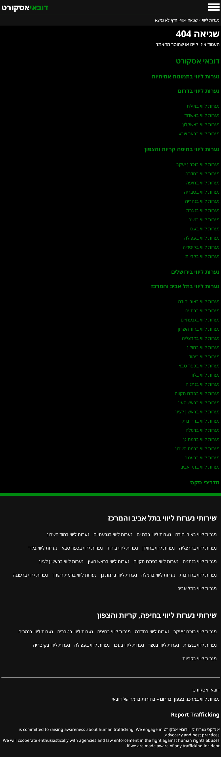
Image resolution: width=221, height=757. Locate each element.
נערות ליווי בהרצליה (201, 338)
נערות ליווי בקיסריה (201, 247)
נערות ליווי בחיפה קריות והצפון (182, 149)
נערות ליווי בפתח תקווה (197, 393)
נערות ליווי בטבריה (202, 192)
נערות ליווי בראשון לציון (197, 412)
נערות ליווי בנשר (204, 219)
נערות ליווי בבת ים (202, 310)
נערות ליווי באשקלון (201, 124)
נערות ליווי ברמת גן (201, 439)
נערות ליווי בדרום (199, 90)
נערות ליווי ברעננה (202, 457)
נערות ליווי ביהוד (204, 356)
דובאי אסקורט (198, 61)
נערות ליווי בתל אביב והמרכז (185, 286)
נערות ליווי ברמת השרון (197, 448)
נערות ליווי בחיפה (203, 183)
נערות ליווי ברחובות (201, 421)
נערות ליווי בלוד (205, 375)
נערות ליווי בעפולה (202, 238)
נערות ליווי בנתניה (203, 384)
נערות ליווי (211, 20)
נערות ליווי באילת (203, 106)
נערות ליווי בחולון (203, 347)
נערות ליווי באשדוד (202, 115)
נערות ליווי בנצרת (203, 210)
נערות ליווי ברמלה (203, 430)
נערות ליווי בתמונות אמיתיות (186, 76)
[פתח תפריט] (214, 7)
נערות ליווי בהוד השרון (199, 329)
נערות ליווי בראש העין (199, 402)
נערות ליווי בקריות (202, 256)
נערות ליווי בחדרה (202, 173)
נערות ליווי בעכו (205, 229)
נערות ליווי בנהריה (202, 201)
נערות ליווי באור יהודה (199, 301)
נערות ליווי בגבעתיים (200, 320)
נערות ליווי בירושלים (195, 271)
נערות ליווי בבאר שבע (199, 133)
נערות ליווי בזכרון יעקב (198, 164)
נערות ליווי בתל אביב (200, 467)
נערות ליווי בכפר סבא (199, 366)
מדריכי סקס (205, 482)
